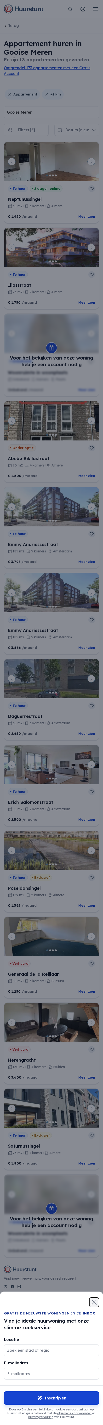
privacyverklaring (40, 1417)
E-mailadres (16, 1363)
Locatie (11, 1339)
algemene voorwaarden (74, 1413)
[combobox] (47, 1350)
